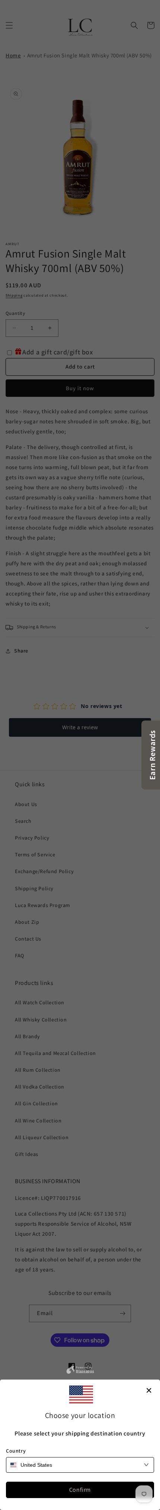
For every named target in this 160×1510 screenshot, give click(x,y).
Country (16, 1450)
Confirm (80, 1490)
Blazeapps (85, 1370)
